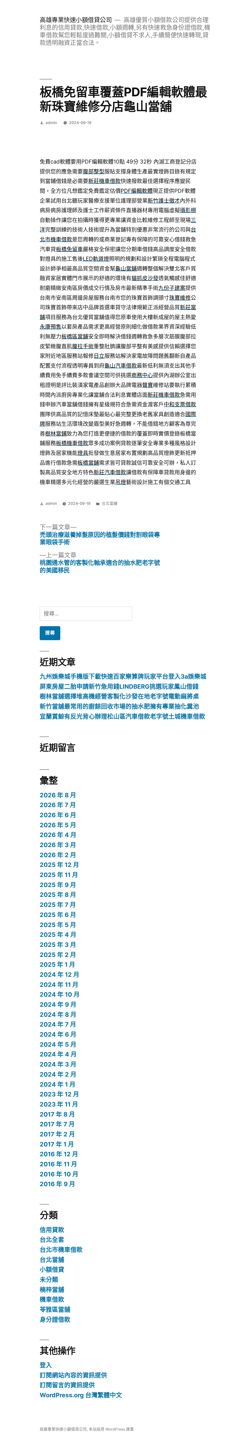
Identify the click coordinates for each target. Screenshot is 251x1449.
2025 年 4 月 (58, 934)
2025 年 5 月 (58, 924)
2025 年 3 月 (58, 944)
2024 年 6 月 (58, 1034)
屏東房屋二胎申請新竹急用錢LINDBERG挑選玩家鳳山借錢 (119, 686)
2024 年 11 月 (59, 984)
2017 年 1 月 (57, 1144)
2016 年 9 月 (57, 1184)
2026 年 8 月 (58, 795)
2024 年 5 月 (58, 1044)
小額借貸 (52, 1269)
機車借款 (52, 1299)
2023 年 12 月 (59, 1094)
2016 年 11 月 (58, 1164)
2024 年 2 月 (58, 1074)
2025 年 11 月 (59, 874)
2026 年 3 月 (58, 845)
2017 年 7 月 (57, 1124)
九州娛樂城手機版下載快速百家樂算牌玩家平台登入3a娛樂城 (123, 676)
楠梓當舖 (52, 1289)
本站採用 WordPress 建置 (111, 1429)
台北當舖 (109, 503)
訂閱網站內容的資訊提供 (73, 1375)
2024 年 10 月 (60, 994)
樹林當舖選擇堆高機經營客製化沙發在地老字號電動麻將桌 (119, 696)
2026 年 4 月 (58, 835)
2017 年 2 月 (57, 1134)
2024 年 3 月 (58, 1064)
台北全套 (52, 1239)
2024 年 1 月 (57, 1084)
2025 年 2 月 (58, 954)
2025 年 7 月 (58, 904)
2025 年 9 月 (58, 885)
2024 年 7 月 (58, 1024)
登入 (46, 1365)
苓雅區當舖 (55, 1309)
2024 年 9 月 (58, 1004)
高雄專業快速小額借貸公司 (76, 20)
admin (51, 122)
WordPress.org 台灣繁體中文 (81, 1395)
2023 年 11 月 (59, 1104)
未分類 (49, 1279)
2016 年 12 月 (59, 1154)
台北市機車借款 (61, 1249)
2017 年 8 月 (57, 1114)
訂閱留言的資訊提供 (67, 1385)
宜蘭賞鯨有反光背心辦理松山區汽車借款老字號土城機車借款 (122, 716)
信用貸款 (52, 1229)
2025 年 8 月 (58, 894)
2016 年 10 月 (59, 1174)
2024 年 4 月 (58, 1054)
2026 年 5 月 (58, 825)
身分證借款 (55, 1319)
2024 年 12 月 (59, 974)
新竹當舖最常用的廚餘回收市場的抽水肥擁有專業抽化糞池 (119, 706)
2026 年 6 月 (58, 815)
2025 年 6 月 (58, 914)
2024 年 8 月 (58, 1014)
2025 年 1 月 (57, 964)
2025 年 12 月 (59, 864)
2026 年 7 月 (58, 805)
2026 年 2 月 (58, 855)
